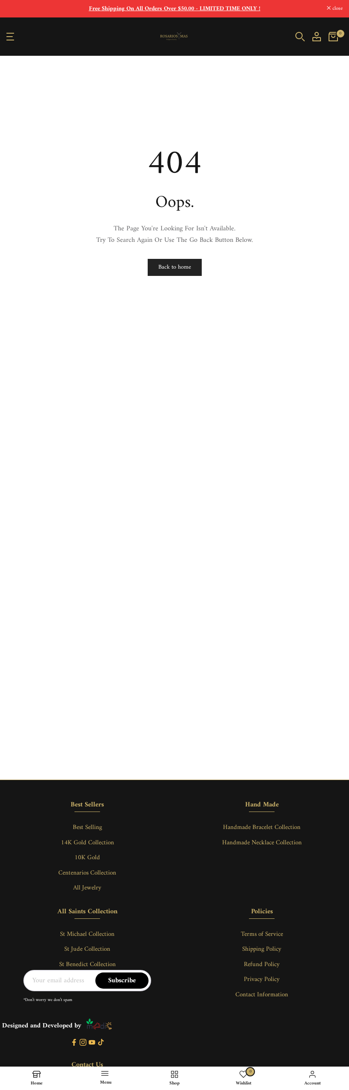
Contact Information (261, 995)
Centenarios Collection (87, 873)
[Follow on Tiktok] (100, 1043)
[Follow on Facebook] (74, 1043)
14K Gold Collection (87, 843)
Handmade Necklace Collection (262, 843)
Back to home (174, 267)
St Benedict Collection (87, 964)
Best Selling (87, 827)
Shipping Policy (261, 949)
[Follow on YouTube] (92, 1043)
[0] (333, 36)
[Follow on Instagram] (83, 1043)
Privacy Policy (262, 979)
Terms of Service (262, 934)
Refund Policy (262, 964)
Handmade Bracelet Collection (261, 827)
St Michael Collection (87, 934)
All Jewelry (87, 888)
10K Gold (87, 857)
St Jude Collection (87, 949)
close (16, 8)
